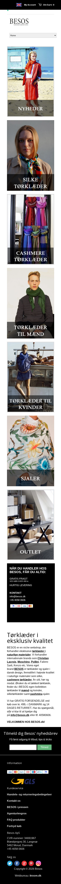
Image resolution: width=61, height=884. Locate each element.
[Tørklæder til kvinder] (30, 377)
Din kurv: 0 (48, 4)
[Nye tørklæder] (30, 81)
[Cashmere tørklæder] (30, 229)
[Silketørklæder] (30, 155)
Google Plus (24, 863)
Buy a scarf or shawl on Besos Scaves (19, 4)
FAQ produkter (16, 819)
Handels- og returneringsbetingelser (29, 794)
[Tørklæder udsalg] (30, 524)
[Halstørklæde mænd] (30, 303)
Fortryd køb (14, 826)
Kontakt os (13, 800)
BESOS (19, 669)
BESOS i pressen (17, 807)
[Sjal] (30, 451)
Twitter (10, 863)
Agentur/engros (17, 813)
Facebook (17, 863)
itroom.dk (35, 875)
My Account (30, 4)
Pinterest (31, 863)
